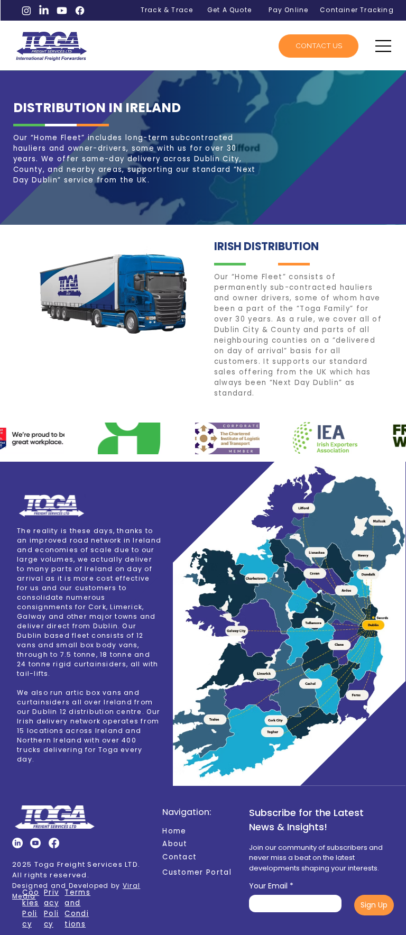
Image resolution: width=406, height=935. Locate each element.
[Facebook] (80, 10)
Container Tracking (357, 9)
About (175, 844)
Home (174, 831)
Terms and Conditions (77, 908)
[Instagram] (26, 10)
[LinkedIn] (44, 10)
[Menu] (383, 46)
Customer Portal (197, 872)
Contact (179, 857)
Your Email (271, 886)
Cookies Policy (30, 908)
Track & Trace (167, 9)
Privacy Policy (51, 908)
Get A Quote (229, 9)
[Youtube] (62, 10)
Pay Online (288, 9)
